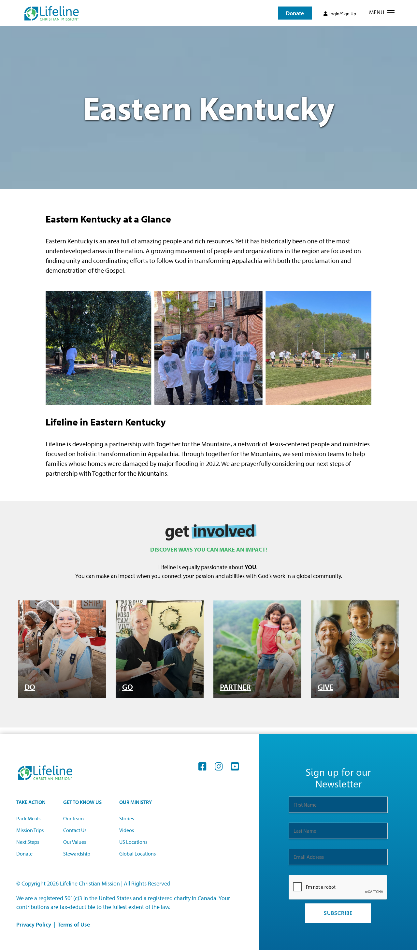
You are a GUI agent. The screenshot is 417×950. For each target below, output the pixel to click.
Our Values (74, 842)
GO (127, 687)
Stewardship (76, 853)
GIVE (325, 687)
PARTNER (235, 687)
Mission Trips (30, 830)
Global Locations (137, 853)
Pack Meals (28, 818)
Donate (24, 853)
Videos (126, 830)
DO (29, 687)
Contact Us (74, 830)
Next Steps (27, 842)
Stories (126, 818)
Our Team (73, 818)
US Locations (133, 842)
